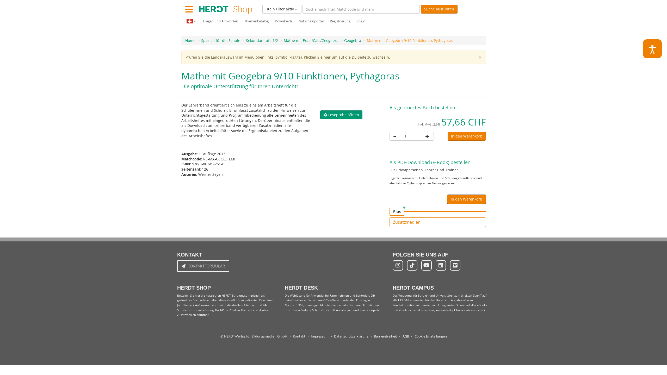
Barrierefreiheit (385, 336)
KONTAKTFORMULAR (206, 265)
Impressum (320, 336)
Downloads (283, 21)
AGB (406, 336)
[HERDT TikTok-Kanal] (412, 265)
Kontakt (299, 336)
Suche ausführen (439, 9)
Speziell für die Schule (220, 40)
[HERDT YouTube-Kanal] (426, 265)
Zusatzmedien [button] (407, 222)
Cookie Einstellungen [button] (431, 336)
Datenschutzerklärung (351, 336)
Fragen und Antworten (220, 21)
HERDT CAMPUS (413, 288)
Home (190, 40)
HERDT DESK (301, 288)
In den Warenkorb (467, 136)
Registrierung (340, 21)
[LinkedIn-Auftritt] (441, 265)
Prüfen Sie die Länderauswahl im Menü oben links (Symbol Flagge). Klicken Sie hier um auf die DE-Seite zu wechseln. (288, 57)
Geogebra (352, 40)
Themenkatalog (256, 21)
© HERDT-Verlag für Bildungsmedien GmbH (253, 336)
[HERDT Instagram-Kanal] (398, 265)
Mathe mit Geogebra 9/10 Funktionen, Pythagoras (410, 40)
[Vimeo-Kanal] (455, 265)
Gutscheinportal (311, 21)
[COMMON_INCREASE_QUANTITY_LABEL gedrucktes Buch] (428, 136)
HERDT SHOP (194, 288)
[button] (341, 114)
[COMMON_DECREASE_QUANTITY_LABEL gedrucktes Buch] (395, 136)
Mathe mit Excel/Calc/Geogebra (311, 40)
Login (361, 21)
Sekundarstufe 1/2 (262, 40)
